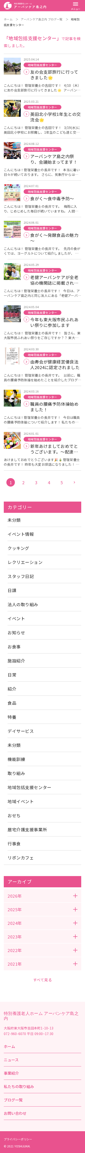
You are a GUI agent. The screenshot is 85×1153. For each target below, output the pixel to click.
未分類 (14, 520)
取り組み (16, 773)
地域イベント (21, 801)
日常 (12, 675)
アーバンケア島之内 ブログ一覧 (42, 19)
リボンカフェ (21, 857)
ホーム (8, 19)
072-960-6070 (15, 1033)
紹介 (12, 689)
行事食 (14, 843)
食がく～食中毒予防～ (52, 198)
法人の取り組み (23, 604)
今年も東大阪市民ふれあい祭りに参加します (54, 322)
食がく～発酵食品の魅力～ (54, 237)
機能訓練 (16, 759)
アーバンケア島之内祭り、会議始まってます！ (53, 159)
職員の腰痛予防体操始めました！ (54, 406)
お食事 (14, 646)
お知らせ (16, 632)
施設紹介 (16, 661)
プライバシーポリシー (18, 1139)
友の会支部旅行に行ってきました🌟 (54, 74)
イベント (16, 618)
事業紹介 (11, 1073)
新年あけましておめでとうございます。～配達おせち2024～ (54, 448)
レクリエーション (25, 562)
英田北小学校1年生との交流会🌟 (55, 116)
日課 (12, 590)
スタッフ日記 (21, 576)
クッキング (18, 548)
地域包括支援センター (42, 65)
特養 (12, 717)
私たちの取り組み (19, 1086)
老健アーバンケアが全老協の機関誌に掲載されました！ (54, 280)
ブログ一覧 (13, 1100)
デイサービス (21, 731)
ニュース (11, 1059)
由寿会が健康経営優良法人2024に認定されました (55, 364)
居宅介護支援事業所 (27, 829)
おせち (14, 815)
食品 (12, 703)
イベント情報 (21, 534)
